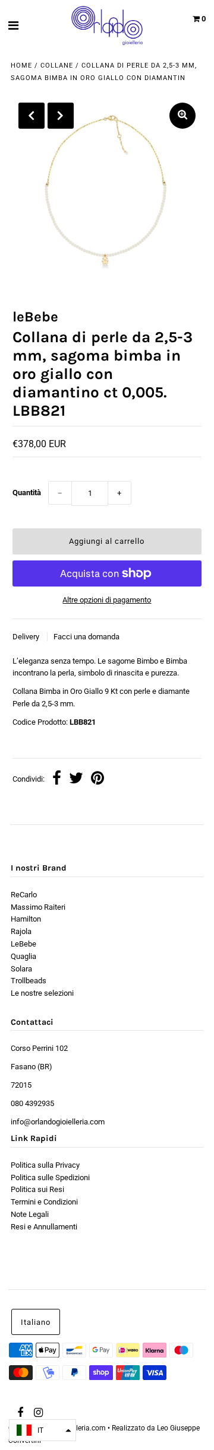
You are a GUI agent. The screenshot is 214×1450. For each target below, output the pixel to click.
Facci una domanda (86, 636)
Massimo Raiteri (38, 907)
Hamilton (26, 918)
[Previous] (31, 116)
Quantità (26, 492)
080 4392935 (32, 1103)
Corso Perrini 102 (39, 1048)
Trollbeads (28, 980)
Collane (56, 65)
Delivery (26, 636)
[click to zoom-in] (182, 116)
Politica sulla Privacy (45, 1165)
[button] (42, 1430)
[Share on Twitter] (76, 779)
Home (21, 65)
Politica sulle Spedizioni (50, 1177)
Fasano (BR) (31, 1066)
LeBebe (23, 943)
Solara (21, 968)
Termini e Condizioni (44, 1201)
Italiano (36, 1322)
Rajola (21, 931)
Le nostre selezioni (42, 993)
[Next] (61, 116)
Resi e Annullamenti (44, 1226)
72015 (21, 1085)
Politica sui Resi (37, 1189)
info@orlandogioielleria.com (58, 1121)
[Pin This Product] (97, 779)
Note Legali (30, 1214)
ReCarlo (24, 894)
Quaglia (23, 956)
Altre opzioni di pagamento (106, 599)
